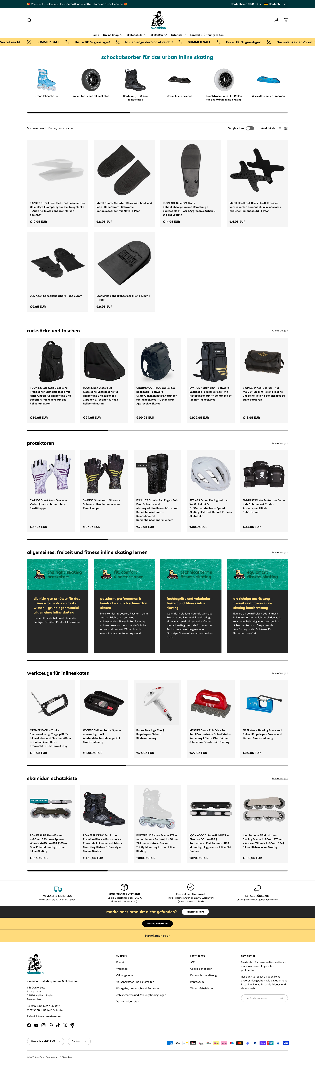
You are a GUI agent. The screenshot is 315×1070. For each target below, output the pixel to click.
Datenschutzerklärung (203, 975)
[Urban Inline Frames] (179, 79)
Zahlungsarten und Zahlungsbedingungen (141, 995)
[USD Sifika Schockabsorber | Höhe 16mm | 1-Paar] (124, 263)
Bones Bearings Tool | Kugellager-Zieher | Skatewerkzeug (150, 734)
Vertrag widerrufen (157, 923)
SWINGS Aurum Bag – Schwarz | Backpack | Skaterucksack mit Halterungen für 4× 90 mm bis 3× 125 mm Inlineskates (210, 393)
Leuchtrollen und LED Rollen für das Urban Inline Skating (224, 97)
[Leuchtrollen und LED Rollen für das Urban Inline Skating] (224, 79)
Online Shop (111, 35)
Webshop (122, 968)
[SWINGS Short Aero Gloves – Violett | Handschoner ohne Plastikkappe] (51, 474)
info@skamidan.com (48, 1016)
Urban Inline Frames (179, 96)
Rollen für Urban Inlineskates (91, 96)
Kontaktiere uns (195, 911)
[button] (286, 20)
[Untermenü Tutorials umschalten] (185, 35)
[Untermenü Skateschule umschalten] (145, 35)
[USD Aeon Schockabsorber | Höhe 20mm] (58, 263)
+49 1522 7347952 (52, 1010)
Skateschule (134, 35)
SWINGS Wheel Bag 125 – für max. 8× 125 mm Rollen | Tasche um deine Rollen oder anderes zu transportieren (264, 393)
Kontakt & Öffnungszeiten (207, 35)
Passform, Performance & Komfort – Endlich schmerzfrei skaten (123, 603)
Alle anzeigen (280, 330)
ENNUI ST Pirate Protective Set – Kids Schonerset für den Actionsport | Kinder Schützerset (264, 506)
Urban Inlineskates (47, 96)
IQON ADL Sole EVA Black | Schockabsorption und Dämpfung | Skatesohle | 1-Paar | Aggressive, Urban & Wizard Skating (189, 209)
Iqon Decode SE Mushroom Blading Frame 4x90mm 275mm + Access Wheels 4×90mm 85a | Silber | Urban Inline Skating (263, 841)
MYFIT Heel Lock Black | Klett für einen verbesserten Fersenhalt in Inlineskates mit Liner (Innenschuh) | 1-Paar (255, 207)
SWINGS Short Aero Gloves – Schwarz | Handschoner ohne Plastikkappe (102, 504)
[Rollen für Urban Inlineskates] (91, 79)
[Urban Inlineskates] (46, 79)
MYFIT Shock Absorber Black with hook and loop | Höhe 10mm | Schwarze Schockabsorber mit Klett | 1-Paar (124, 207)
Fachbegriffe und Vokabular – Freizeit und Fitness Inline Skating (190, 603)
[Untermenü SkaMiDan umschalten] (166, 35)
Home (95, 35)
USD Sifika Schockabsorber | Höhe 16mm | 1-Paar (123, 298)
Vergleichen (236, 128)
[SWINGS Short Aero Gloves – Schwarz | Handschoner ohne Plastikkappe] (104, 474)
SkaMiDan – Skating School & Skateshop (53, 1057)
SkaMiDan (156, 35)
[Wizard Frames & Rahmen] (268, 79)
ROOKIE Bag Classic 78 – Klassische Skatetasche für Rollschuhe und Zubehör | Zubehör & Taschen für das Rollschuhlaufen (100, 395)
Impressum (197, 982)
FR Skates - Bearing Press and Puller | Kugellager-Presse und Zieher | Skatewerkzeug (262, 734)
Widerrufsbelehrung (202, 988)
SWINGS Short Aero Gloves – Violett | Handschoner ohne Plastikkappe (48, 504)
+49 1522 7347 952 (48, 1006)
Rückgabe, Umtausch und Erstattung (138, 988)
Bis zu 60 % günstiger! (62, 42)
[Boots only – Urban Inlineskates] (135, 79)
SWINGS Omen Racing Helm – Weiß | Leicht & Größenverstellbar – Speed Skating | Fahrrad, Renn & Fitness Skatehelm (210, 508)
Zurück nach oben (157, 935)
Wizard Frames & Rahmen (268, 96)
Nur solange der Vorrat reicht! (118, 42)
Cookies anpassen (201, 968)
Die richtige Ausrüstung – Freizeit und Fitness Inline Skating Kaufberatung (253, 603)
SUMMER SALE (17, 42)
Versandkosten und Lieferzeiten (135, 982)
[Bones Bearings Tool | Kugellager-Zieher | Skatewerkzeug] (157, 704)
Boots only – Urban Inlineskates (135, 97)
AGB (193, 962)
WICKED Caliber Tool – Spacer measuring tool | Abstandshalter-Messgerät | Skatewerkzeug (102, 736)
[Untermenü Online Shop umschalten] (121, 35)
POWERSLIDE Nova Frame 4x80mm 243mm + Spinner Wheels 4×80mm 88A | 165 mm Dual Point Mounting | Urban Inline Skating (49, 843)
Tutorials (176, 35)
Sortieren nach (36, 128)
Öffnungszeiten (125, 975)
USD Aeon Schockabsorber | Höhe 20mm (56, 296)
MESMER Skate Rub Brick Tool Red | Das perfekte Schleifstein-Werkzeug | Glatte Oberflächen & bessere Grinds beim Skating (210, 736)
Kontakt (120, 962)
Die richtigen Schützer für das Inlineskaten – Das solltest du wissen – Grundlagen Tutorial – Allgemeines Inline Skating (58, 605)
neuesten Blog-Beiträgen (73, 4)
